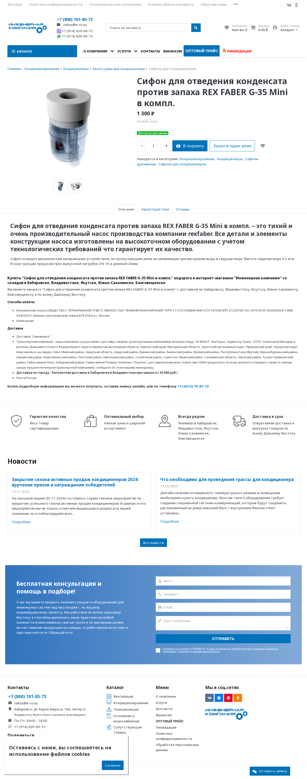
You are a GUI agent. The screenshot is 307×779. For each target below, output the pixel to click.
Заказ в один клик (232, 145)
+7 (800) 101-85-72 (75, 19)
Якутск (37, 715)
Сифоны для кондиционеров (182, 164)
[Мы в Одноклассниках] (238, 698)
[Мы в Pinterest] (228, 698)
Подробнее (21, 521)
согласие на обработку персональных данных (245, 649)
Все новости (153, 542)
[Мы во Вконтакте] (289, 5)
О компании (95, 51)
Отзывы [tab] (182, 209)
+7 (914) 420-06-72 (77, 31)
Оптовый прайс (201, 50)
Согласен (112, 765)
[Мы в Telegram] (219, 698)
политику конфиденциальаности (198, 652)
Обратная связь (213, 4)
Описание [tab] (126, 209)
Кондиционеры (229, 159)
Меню (162, 687)
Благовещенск (76, 715)
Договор (14, 4)
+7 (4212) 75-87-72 (193, 386)
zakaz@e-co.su (74, 24)
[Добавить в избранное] (263, 145)
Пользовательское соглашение (115, 4)
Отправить (223, 638)
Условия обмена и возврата (171, 4)
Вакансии (172, 51)
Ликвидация (239, 51)
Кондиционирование (197, 159)
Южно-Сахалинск (53, 715)
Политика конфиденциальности (55, 4)
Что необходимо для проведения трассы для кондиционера (227, 479)
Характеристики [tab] (155, 209)
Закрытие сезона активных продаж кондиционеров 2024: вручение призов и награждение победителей (75, 482)
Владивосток (22, 715)
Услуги (124, 51)
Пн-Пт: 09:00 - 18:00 (30, 720)
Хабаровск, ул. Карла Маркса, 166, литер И (50, 709)
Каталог (115, 687)
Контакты (150, 51)
